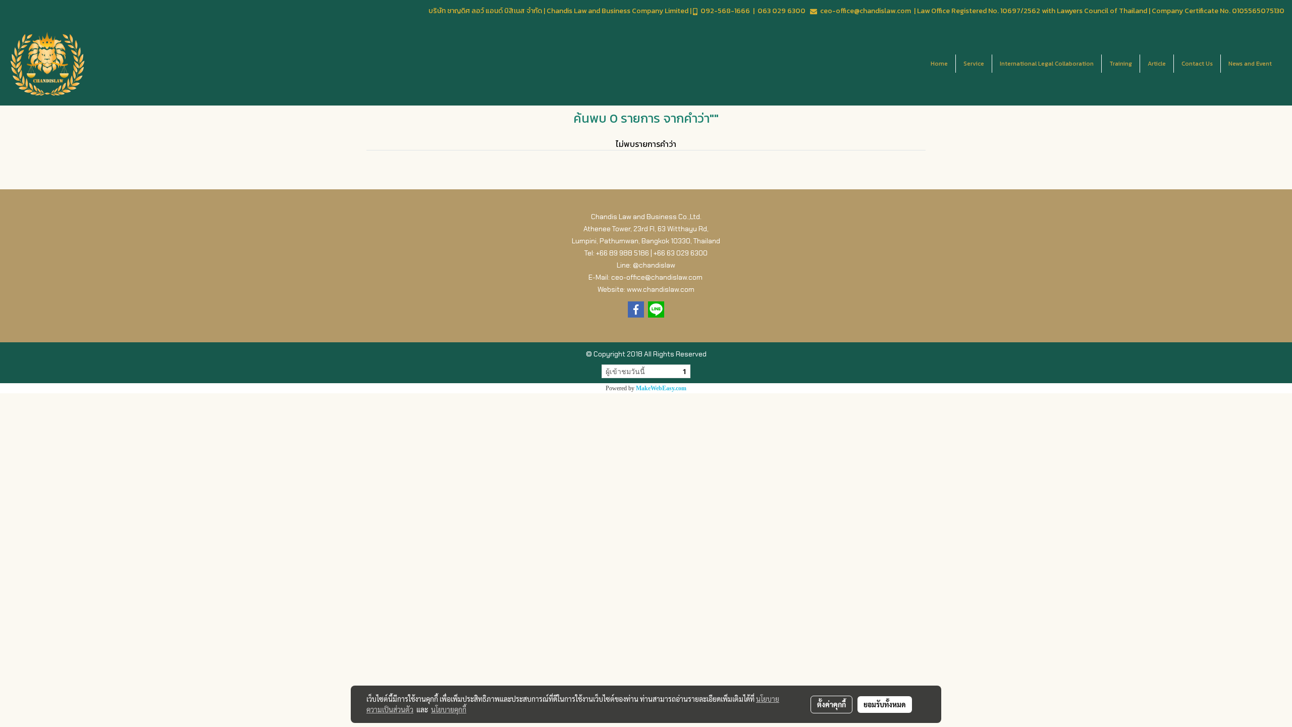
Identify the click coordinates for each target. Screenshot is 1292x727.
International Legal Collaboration (1047, 63)
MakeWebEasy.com (661, 388)
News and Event (1250, 63)
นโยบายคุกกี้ (448, 709)
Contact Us (1197, 63)
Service (973, 63)
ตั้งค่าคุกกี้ (831, 704)
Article (1157, 63)
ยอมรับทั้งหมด (885, 704)
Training (1120, 63)
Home (939, 63)
